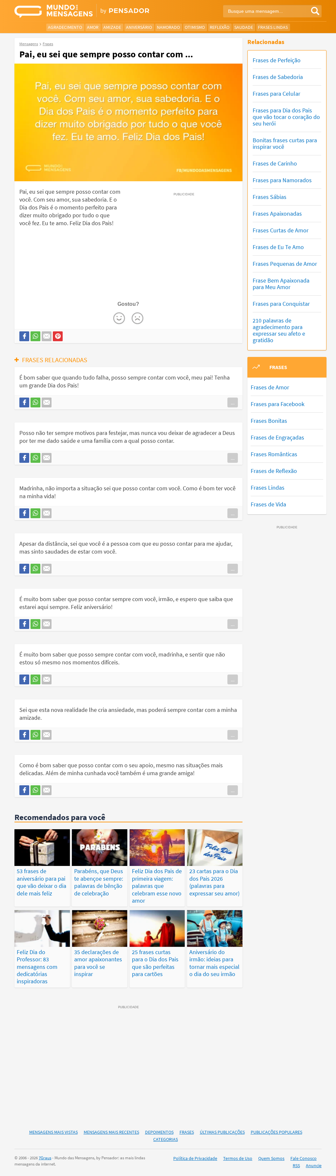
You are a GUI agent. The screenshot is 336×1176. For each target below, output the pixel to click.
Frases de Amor (270, 387)
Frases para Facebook (277, 404)
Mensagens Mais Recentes (111, 1132)
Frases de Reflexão (274, 471)
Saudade (243, 27)
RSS (296, 1165)
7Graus (45, 1158)
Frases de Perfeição (277, 60)
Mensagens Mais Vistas (53, 1132)
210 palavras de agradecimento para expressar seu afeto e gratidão (279, 330)
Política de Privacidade (195, 1158)
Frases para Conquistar (281, 303)
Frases (186, 1132)
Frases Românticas (274, 454)
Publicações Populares (276, 1132)
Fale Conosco (303, 1158)
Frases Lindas (273, 27)
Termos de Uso (237, 1158)
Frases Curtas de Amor (280, 230)
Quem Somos (271, 1158)
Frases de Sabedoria (278, 77)
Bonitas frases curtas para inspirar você (285, 143)
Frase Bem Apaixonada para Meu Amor (281, 284)
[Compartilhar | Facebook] (24, 336)
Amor (92, 27)
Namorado (168, 27)
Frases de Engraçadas (277, 437)
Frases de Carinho (275, 163)
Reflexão (219, 27)
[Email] (47, 336)
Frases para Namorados (282, 180)
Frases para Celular (276, 93)
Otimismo (195, 27)
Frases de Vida (268, 504)
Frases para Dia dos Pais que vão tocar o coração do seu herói (286, 117)
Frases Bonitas (269, 420)
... (233, 402)
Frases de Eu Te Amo (278, 247)
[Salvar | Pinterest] (58, 336)
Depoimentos (159, 1132)
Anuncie (314, 1165)
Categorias (165, 1139)
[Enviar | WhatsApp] (35, 336)
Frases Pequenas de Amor (285, 263)
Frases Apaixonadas (277, 213)
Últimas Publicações (222, 1132)
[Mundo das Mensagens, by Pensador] (88, 11)
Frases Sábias (269, 197)
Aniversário (139, 27)
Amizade (112, 27)
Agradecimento (65, 27)
